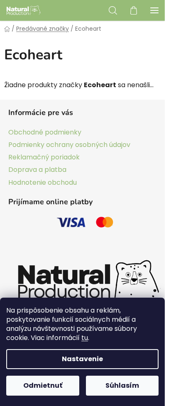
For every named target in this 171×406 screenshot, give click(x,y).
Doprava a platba (37, 169)
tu (84, 337)
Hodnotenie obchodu (42, 182)
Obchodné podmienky (44, 132)
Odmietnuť (42, 385)
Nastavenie (82, 359)
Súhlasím (122, 385)
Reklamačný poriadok (44, 157)
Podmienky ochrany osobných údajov (69, 144)
